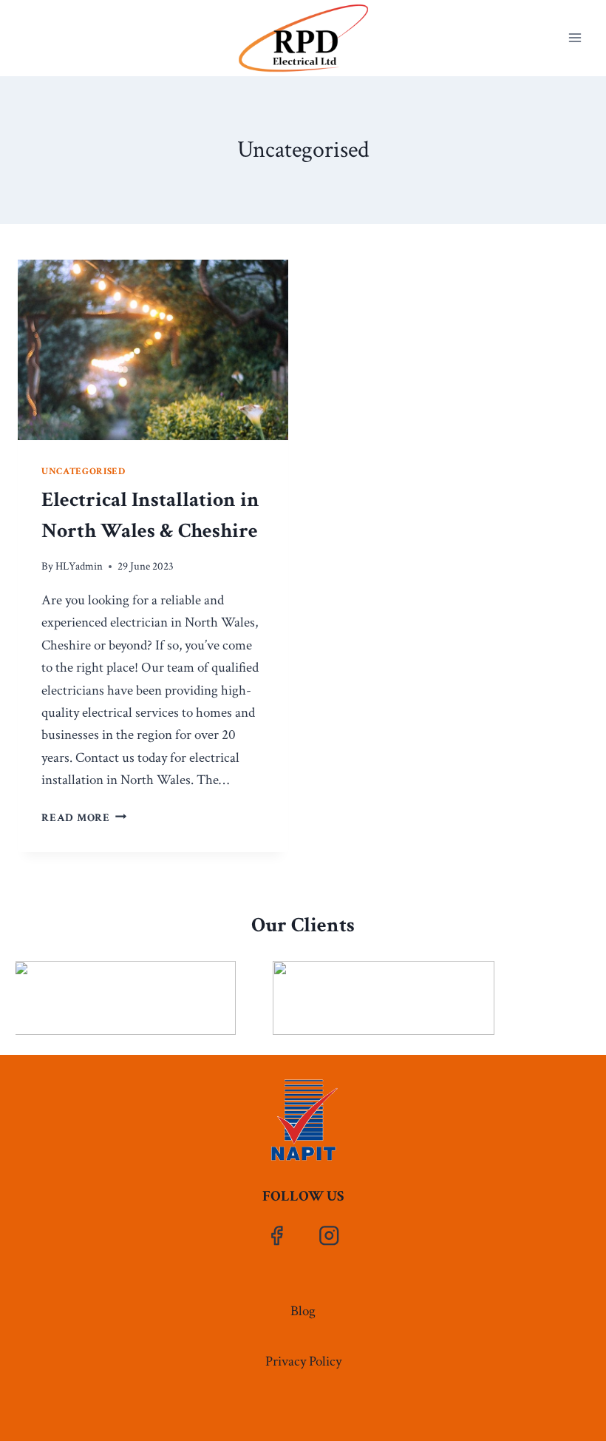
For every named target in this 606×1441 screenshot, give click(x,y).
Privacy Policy (303, 1361)
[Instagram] (329, 1236)
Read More (84, 818)
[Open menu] (574, 38)
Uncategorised (83, 471)
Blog (303, 1311)
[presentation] (153, 350)
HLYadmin (79, 566)
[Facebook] (277, 1236)
